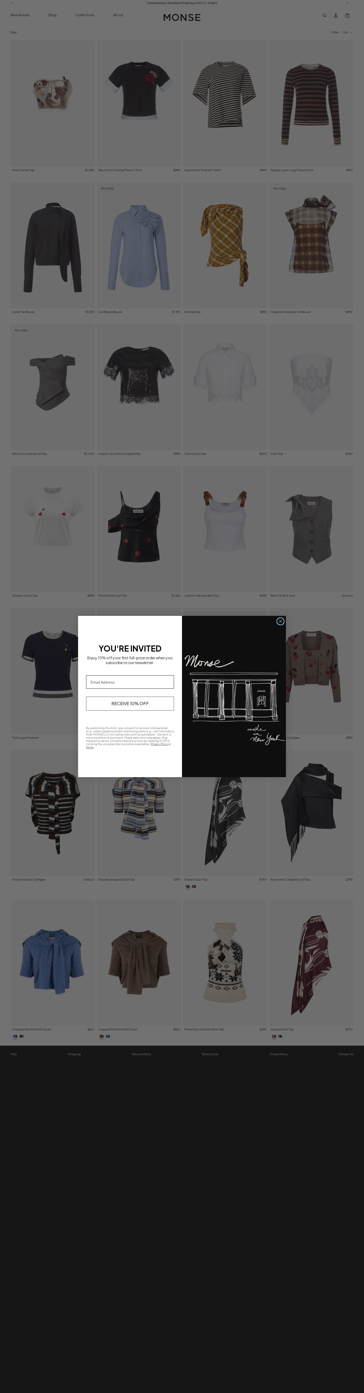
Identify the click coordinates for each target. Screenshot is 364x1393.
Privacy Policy (159, 744)
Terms (90, 747)
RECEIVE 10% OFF (130, 703)
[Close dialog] (280, 621)
